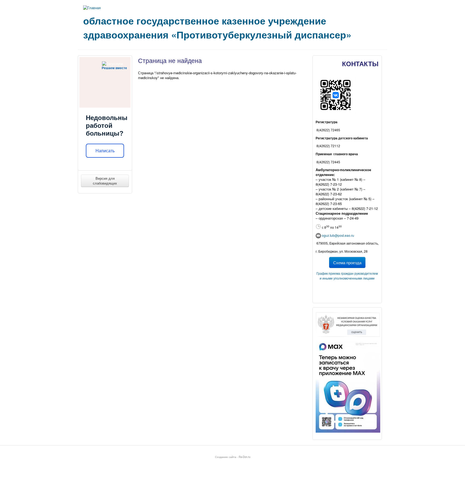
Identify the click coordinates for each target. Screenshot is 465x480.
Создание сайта (225, 457)
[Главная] (92, 7)
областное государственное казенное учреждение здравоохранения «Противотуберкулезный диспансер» (217, 27)
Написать (105, 151)
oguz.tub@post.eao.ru (338, 235)
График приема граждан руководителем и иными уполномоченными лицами (347, 275)
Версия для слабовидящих (105, 181)
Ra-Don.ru (244, 457)
